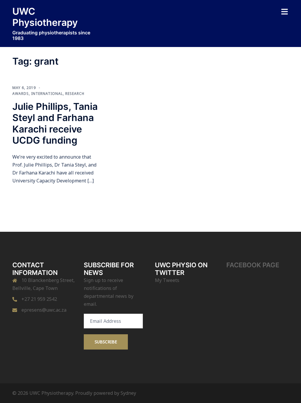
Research (74, 93)
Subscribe (106, 342)
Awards (20, 93)
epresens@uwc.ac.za (43, 310)
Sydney (128, 393)
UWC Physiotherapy (45, 17)
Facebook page (252, 265)
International (47, 93)
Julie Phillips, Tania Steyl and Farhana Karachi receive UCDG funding (55, 123)
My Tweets (167, 280)
